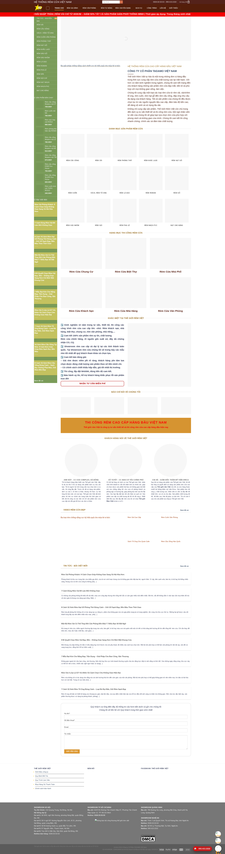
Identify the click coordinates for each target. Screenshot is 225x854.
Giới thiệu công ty (41, 772)
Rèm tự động (106, 8)
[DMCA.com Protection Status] (148, 838)
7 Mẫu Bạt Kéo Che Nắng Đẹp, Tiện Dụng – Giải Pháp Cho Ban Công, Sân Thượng (45, 295)
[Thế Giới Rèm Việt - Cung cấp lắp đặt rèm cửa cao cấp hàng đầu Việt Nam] (38, 8)
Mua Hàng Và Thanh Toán (45, 784)
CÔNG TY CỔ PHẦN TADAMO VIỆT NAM (152, 71)
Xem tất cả (184, 510)
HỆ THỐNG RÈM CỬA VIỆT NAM (53, 2)
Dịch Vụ (139, 8)
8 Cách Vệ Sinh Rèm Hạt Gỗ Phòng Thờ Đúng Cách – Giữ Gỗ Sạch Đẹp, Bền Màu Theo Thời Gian (45, 240)
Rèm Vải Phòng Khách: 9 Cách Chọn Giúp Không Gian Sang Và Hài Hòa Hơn (45, 207)
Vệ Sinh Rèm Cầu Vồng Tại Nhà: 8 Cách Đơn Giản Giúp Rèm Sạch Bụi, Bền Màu (46, 348)
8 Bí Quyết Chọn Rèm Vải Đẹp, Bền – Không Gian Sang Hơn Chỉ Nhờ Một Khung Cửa (45, 276)
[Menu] (47, 8)
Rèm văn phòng (89, 8)
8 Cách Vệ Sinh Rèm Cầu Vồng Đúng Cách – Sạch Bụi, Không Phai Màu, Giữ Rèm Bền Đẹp (45, 366)
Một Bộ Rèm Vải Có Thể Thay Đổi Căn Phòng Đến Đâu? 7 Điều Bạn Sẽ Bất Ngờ (45, 258)
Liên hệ (163, 8)
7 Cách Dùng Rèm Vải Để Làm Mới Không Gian (45, 224)
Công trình (152, 8)
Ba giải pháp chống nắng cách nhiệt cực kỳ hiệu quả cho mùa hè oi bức (90, 66)
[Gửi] (121, 2)
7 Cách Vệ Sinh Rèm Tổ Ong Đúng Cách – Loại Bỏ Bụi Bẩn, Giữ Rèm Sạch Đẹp (45, 329)
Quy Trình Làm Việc (42, 780)
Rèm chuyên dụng (123, 8)
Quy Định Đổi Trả (41, 776)
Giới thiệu (173, 8)
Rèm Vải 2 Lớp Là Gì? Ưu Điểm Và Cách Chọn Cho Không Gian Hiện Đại (45, 312)
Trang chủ (59, 8)
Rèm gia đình (72, 8)
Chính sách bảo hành (43, 788)
